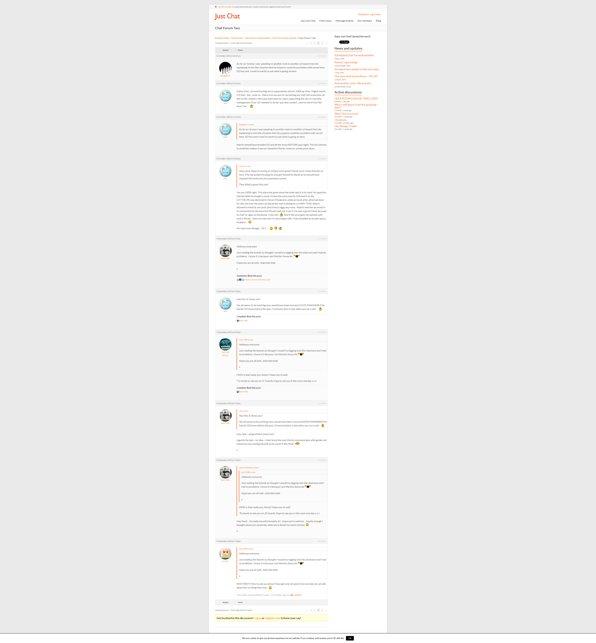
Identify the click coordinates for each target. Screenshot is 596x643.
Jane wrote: (243, 411)
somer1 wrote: (245, 166)
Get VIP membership (226, 7)
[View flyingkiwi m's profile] (225, 61)
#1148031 (322, 56)
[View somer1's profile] (225, 547)
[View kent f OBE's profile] (225, 244)
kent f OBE (225, 258)
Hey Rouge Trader (345, 126)
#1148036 (322, 117)
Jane (225, 103)
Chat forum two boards (284, 37)
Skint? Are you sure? (346, 113)
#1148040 (322, 238)
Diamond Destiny (258, 279)
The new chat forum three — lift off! (356, 76)
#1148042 (322, 291)
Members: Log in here (369, 14)
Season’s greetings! (346, 62)
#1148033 (322, 83)
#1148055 (322, 541)
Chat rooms (325, 20)
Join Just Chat (308, 20)
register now (272, 618)
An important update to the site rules (356, 69)
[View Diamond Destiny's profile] (225, 338)
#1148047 (322, 403)
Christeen (340, 120)
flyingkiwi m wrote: (246, 124)
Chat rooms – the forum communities (250, 37)
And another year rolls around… (353, 83)
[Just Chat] (227, 12)
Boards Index (222, 37)
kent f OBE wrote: (246, 340)
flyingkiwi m (225, 76)
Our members (364, 20)
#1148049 (322, 460)
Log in (257, 618)
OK (349, 638)
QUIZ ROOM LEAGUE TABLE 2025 (356, 98)
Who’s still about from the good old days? (355, 106)
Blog (378, 20)
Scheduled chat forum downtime (354, 55)
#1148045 (322, 332)
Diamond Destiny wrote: (249, 467)
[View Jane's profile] (225, 89)
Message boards (344, 20)
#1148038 (322, 158)
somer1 (247, 279)
